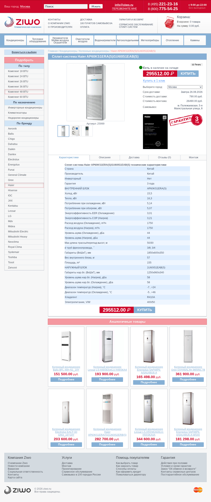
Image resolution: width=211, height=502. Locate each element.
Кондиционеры (68, 51)
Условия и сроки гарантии (176, 466)
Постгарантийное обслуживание (180, 474)
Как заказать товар (127, 466)
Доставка (86, 19)
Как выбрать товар (127, 463)
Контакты (54, 19)
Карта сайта (15, 477)
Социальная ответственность (25, 471)
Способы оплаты (126, 468)
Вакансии (13, 468)
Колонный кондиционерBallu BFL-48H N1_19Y (66, 368)
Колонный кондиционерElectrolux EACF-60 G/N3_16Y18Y (66, 432)
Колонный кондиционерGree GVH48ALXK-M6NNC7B (188, 368)
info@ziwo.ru (124, 4)
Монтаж (193, 157)
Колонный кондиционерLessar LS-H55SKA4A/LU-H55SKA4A (149, 432)
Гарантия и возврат (131, 19)
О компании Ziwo (18, 463)
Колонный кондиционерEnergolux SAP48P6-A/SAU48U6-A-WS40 (188, 432)
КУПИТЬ (188, 73)
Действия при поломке (174, 463)
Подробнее (66, 379)
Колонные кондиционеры (94, 51)
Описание (105, 157)
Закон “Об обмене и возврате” (178, 468)
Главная (53, 51)
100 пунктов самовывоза (96, 23)
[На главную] (23, 22)
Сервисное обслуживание (77, 471)
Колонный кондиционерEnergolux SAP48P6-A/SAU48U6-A (149, 370)
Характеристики (69, 157)
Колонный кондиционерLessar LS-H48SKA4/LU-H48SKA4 (107, 368)
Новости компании (19, 466)
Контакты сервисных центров (178, 471)
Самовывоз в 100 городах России (81, 474)
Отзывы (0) (164, 157)
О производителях (60, 27)
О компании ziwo (59, 23)
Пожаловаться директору (131, 474)
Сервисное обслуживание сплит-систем (136, 25)
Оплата (84, 27)
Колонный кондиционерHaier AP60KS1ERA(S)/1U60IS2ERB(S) (107, 432)
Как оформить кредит (128, 471)
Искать (96, 6)
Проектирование (72, 468)
